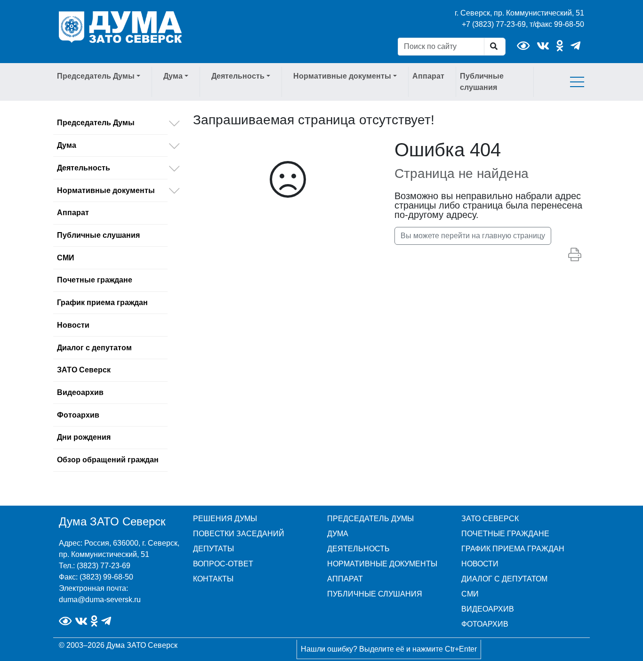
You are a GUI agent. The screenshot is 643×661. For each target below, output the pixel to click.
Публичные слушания (482, 81)
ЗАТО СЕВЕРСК (490, 519)
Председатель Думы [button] (96, 76)
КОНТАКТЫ (213, 579)
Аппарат (428, 76)
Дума (66, 145)
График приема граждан (102, 302)
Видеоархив (80, 392)
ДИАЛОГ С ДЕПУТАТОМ (504, 579)
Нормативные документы (106, 190)
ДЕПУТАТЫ (213, 549)
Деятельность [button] (238, 76)
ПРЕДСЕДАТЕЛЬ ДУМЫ (370, 519)
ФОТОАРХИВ (484, 624)
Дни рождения (84, 437)
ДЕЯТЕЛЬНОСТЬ (358, 549)
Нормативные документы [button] (342, 76)
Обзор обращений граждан (108, 460)
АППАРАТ (345, 579)
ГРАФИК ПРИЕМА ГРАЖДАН (512, 549)
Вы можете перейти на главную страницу (473, 236)
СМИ (65, 258)
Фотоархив (78, 415)
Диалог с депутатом (94, 348)
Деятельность (83, 168)
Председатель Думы (96, 123)
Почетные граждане (94, 280)
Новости (73, 325)
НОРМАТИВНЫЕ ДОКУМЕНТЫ (382, 564)
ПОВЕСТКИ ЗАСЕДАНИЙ (238, 534)
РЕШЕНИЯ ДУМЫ (225, 519)
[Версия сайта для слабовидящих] (523, 46)
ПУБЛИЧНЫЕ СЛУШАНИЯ (374, 594)
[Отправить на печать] (574, 255)
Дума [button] (173, 76)
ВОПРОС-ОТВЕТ (223, 564)
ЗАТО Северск (84, 370)
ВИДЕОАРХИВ (487, 609)
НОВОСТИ (479, 564)
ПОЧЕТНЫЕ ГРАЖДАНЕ (505, 534)
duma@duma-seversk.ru (100, 600)
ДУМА (337, 534)
